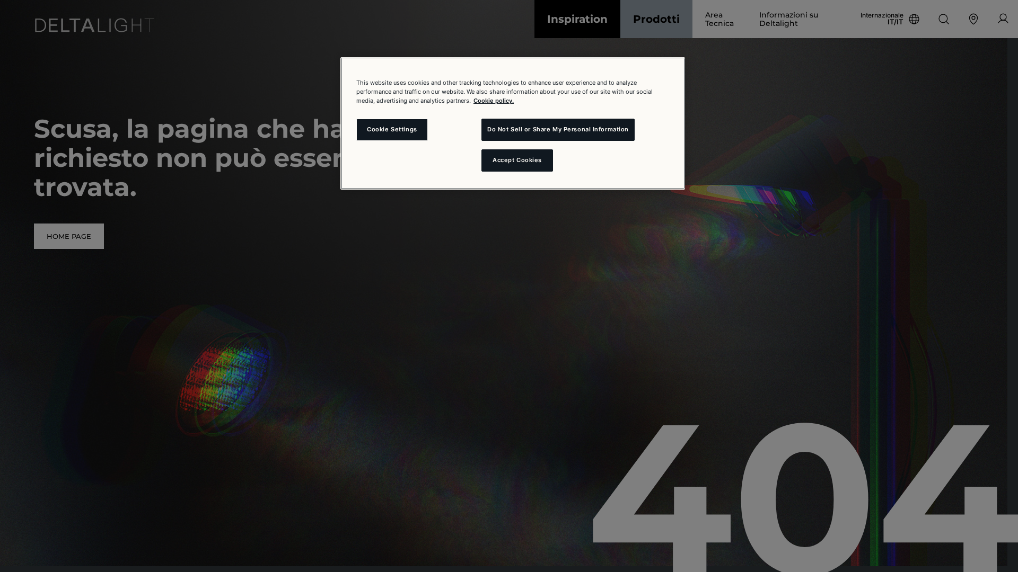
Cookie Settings (392, 129)
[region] (512, 123)
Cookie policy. (493, 100)
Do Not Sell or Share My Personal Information (558, 129)
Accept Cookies (517, 160)
